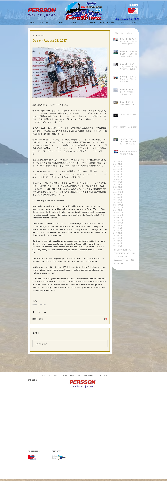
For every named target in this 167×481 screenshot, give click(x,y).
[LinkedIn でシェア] (45, 312)
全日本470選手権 (39, 304)
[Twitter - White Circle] (136, 5)
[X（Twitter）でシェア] (39, 312)
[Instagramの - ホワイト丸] (130, 5)
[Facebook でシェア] (33, 312)
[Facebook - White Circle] (133, 5)
